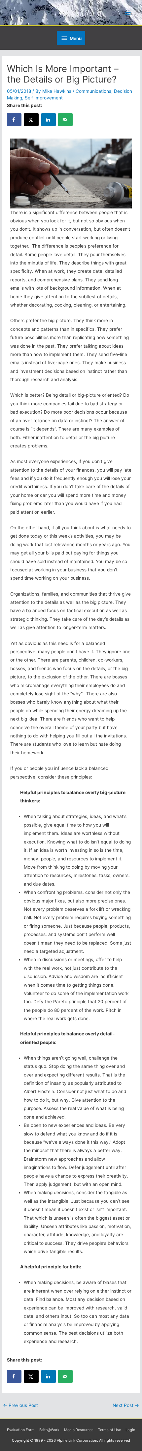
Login (130, 1429)
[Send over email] (65, 119)
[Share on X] (31, 119)
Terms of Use (109, 1429)
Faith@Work (49, 1429)
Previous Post (20, 1405)
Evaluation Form (21, 1429)
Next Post (126, 1405)
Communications (93, 91)
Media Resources (78, 1429)
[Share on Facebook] (14, 119)
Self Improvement (44, 97)
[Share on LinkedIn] (48, 119)
